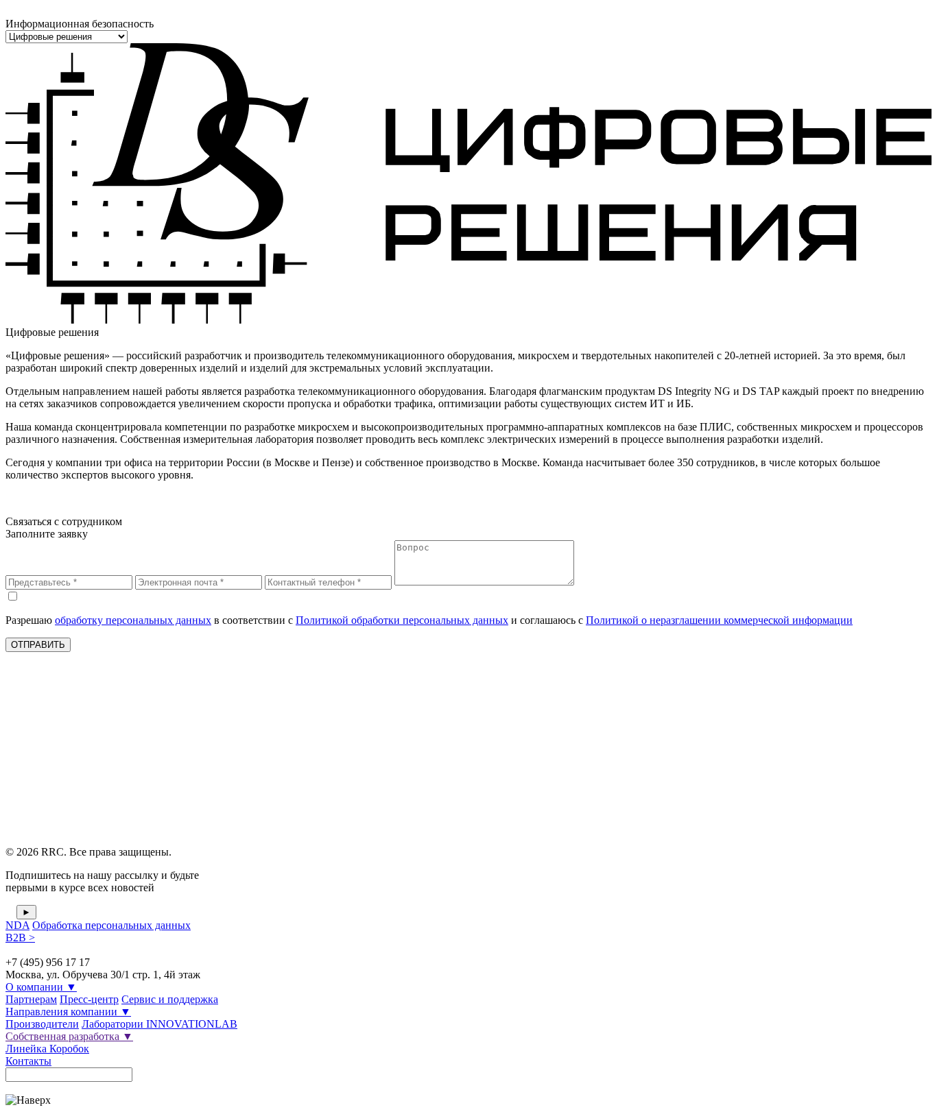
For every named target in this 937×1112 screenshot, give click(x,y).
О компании (41, 987)
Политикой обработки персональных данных (402, 620)
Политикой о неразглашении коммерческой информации (719, 620)
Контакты (28, 1061)
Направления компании (68, 1011)
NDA (17, 925)
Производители (42, 1024)
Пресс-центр (89, 999)
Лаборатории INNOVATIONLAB (159, 1024)
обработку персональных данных (133, 620)
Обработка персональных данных (111, 925)
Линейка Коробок (47, 1048)
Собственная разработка (69, 1036)
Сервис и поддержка (169, 999)
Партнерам (31, 999)
